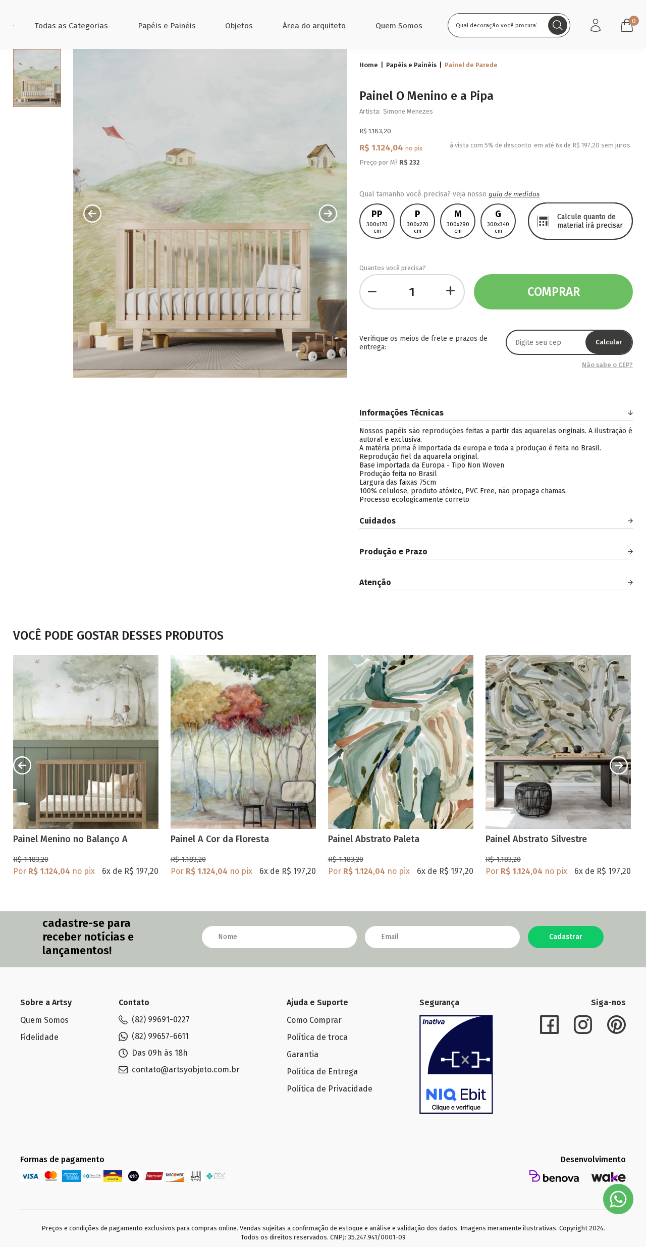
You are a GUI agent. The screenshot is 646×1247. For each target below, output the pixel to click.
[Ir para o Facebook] (549, 1024)
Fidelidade (39, 1037)
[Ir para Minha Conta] (595, 25)
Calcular (609, 342)
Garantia (302, 1054)
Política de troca (317, 1037)
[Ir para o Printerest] (616, 1024)
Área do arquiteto (314, 25)
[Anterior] (22, 765)
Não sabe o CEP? (607, 365)
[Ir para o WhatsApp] (618, 1199)
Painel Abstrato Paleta (373, 839)
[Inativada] (456, 1064)
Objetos (239, 25)
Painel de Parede (471, 65)
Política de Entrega (322, 1071)
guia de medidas (514, 194)
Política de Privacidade (329, 1089)
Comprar (553, 292)
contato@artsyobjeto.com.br (186, 1070)
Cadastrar (565, 936)
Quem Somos (398, 25)
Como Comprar (314, 1020)
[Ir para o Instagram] (583, 1024)
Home (368, 65)
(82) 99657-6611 (160, 1036)
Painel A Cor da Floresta (220, 839)
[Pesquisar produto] (557, 25)
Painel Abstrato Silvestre (536, 839)
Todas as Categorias (71, 25)
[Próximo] (619, 765)
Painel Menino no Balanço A (70, 839)
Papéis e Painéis (167, 25)
